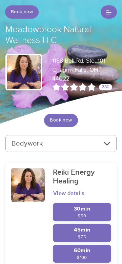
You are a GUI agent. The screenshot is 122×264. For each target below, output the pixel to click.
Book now (22, 11)
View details (69, 193)
